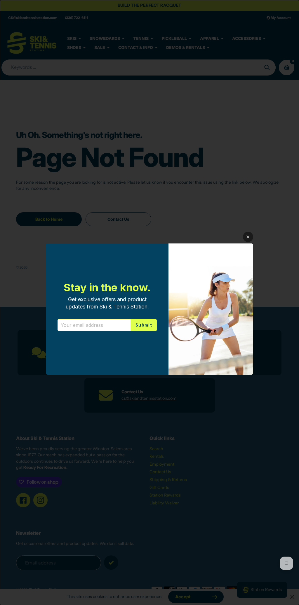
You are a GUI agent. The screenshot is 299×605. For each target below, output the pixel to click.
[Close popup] (248, 237)
